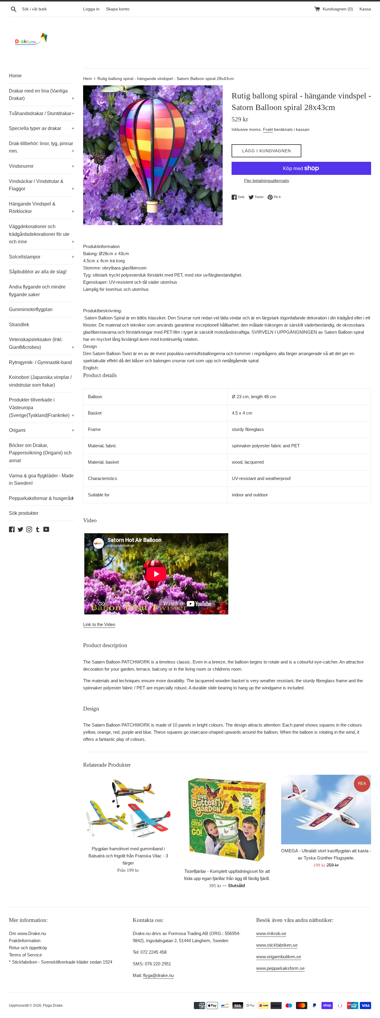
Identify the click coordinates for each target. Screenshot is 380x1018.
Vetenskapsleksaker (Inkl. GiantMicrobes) (41, 343)
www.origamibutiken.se (278, 956)
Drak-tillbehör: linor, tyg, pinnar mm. (41, 147)
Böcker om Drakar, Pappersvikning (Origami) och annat (40, 453)
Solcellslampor (41, 256)
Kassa (365, 9)
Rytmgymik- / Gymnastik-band (40, 362)
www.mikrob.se (271, 933)
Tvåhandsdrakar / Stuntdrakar (41, 113)
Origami (41, 430)
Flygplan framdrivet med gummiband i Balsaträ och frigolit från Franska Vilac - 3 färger (128, 855)
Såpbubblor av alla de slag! (37, 271)
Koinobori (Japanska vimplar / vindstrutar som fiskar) (40, 381)
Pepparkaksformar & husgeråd (41, 498)
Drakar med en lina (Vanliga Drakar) (41, 94)
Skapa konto (117, 9)
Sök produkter (23, 513)
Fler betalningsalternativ (266, 180)
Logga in (91, 9)
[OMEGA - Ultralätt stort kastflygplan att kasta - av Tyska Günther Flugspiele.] (326, 810)
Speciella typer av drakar (41, 128)
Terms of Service (25, 954)
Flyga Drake (53, 1005)
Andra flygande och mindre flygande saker (37, 290)
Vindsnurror (41, 166)
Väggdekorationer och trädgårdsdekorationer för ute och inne (41, 234)
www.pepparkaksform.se (280, 968)
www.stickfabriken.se (276, 945)
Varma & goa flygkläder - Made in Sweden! (41, 479)
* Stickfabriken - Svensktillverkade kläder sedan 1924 (60, 961)
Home (15, 75)
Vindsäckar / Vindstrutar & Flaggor (41, 185)
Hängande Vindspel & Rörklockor (41, 207)
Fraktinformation (24, 940)
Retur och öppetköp (28, 947)
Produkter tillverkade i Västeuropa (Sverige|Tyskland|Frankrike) (41, 407)
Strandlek (19, 324)
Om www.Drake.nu (27, 933)
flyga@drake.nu (158, 975)
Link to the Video (99, 624)
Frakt (268, 129)
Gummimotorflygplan (31, 309)
